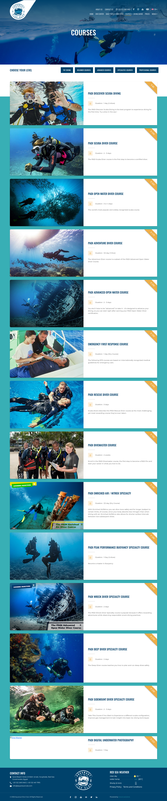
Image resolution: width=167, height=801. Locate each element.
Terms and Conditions (132, 787)
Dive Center (100, 14)
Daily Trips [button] (110, 14)
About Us (99, 9)
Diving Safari (138, 14)
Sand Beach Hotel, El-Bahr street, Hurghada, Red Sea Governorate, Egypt (33, 778)
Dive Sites (119, 14)
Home (91, 14)
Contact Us (109, 9)
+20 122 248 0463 (124, 9)
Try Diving (67, 70)
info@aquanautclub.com (22, 786)
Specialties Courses (125, 70)
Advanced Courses (104, 70)
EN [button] (155, 9)
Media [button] (154, 14)
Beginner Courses (84, 70)
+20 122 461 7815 (34, 783)
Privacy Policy (115, 787)
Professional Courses (147, 70)
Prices (147, 14)
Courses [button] (128, 14)
